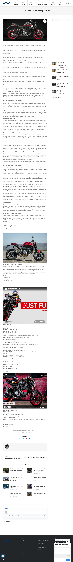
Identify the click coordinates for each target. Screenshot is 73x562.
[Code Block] (20, 515)
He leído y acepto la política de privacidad (62, 542)
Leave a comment (34, 430)
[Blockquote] (18, 515)
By (22, 430)
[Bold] (9, 515)
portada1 (26, 432)
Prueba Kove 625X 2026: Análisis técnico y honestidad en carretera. (39, 493)
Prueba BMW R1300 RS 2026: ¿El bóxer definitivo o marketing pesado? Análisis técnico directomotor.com (17, 494)
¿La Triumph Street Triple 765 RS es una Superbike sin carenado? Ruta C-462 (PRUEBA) (16, 486)
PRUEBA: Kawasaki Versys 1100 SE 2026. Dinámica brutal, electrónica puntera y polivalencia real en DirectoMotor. (16, 471)
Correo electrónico (58, 538)
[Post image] (6, 470)
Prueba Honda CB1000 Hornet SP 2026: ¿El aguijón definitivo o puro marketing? (39, 486)
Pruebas (17, 430)
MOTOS (23, 545)
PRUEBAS (23, 540)
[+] (24, 515)
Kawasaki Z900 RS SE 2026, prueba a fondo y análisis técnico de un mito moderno (40, 479)
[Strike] (14, 515)
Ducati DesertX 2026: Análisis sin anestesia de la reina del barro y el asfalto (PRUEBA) (16, 479)
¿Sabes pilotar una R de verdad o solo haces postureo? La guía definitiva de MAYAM (62, 71)
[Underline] (12, 515)
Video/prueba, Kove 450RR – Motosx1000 (61, 91)
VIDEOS (23, 553)
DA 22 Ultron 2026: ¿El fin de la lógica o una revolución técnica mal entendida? (62, 78)
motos (23, 432)
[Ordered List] (15, 515)
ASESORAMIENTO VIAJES (26, 548)
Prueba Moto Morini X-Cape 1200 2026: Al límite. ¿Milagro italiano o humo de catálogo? (39, 470)
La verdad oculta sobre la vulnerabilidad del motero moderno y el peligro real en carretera (62, 64)
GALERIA (23, 550)
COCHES (23, 543)
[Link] (21, 515)
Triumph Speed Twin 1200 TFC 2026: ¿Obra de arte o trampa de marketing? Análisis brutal (62, 85)
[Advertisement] (60, 40)
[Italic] (11, 515)
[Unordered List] (17, 515)
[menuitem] (16, 3)
